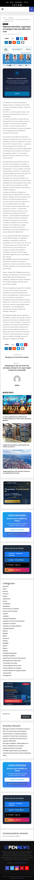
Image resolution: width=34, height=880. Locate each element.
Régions (5, 648)
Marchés (5, 631)
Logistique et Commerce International (13, 621)
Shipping (5, 650)
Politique (5, 641)
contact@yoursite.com (20, 863)
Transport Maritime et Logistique (12, 668)
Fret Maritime (6, 603)
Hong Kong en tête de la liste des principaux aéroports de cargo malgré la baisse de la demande (17, 368)
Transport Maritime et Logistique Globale (14, 670)
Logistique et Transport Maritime (12, 626)
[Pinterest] (22, 868)
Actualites (6, 586)
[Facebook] (7, 868)
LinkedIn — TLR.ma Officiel (15, 560)
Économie (5, 594)
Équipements (6, 599)
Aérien (5, 589)
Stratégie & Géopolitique (10, 653)
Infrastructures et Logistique (11, 608)
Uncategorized (7, 675)
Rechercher (6, 714)
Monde (5, 636)
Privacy (12, 2)
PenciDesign (20, 878)
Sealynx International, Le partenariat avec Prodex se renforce (16, 446)
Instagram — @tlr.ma (13, 570)
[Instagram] (17, 868)
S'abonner (17, 93)
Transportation (7, 673)
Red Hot (5, 646)
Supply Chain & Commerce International (14, 658)
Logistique (5, 24)
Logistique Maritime (8, 628)
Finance (5, 601)
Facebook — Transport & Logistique (14, 554)
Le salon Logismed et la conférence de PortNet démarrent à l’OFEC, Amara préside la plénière (17, 419)
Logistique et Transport (9, 623)
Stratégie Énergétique (9, 655)
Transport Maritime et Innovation (12, 665)
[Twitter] (12, 868)
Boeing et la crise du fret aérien (17, 357)
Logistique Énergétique (9, 618)
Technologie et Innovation (10, 663)
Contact (26, 2)
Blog (7, 2)
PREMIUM (5, 643)
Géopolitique (6, 606)
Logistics (5, 613)
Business (5, 591)
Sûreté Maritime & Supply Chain (12, 660)
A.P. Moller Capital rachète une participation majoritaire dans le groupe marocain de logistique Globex (17, 753)
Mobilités (5, 633)
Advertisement (18, 2)
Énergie (5, 596)
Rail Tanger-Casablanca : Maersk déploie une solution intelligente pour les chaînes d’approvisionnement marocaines (15, 746)
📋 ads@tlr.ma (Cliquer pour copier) (17, 534)
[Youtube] (27, 868)
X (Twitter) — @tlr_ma (13, 565)
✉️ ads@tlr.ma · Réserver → (17, 529)
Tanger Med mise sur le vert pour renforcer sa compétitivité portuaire (16, 472)
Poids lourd (6, 638)
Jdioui (5, 34)
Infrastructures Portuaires (10, 611)
